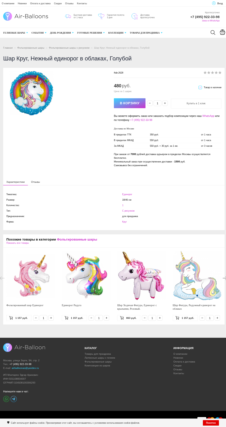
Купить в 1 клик (196, 103)
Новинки (22, 3)
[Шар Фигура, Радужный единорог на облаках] (197, 275)
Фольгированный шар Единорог (24, 305)
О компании (8, 3)
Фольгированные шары (30, 47)
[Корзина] (222, 35)
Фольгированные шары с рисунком (69, 47)
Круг (124, 221)
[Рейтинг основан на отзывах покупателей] (212, 73)
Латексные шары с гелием (100, 357)
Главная (8, 47)
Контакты (82, 3)
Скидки (58, 3)
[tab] (15, 181)
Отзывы (69, 3)
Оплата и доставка (40, 3)
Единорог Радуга (71, 305)
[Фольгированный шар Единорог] (30, 275)
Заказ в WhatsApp (211, 20)
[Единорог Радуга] (86, 275)
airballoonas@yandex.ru (25, 368)
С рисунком (128, 210)
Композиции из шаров (97, 365)
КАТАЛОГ (91, 348)
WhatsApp (208, 115)
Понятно (211, 423)
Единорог (127, 194)
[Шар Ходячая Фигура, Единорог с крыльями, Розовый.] (141, 275)
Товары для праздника (98, 353)
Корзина (222, 37)
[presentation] (15, 181)
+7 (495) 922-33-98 (141, 119)
